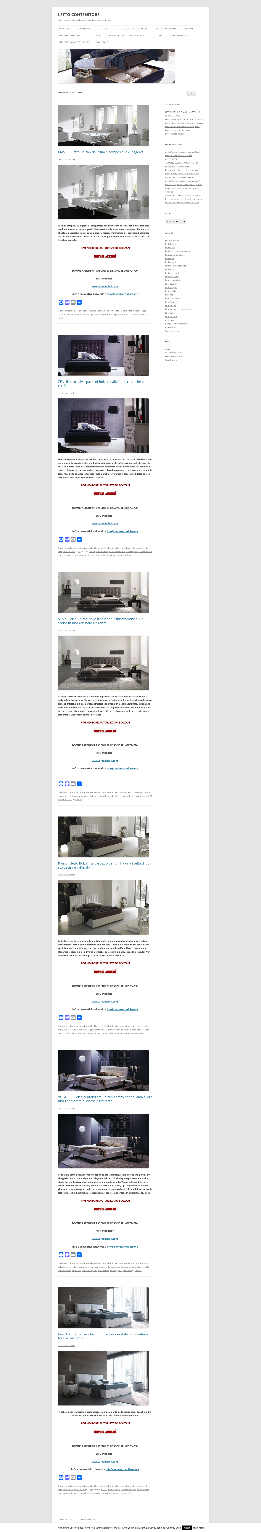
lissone (123, 314)
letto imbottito (103, 314)
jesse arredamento (173, 240)
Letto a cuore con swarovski (177, 130)
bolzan (66, 314)
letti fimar (188, 28)
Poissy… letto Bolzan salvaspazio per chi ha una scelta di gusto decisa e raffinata (104, 865)
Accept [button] (187, 1527)
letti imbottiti (108, 310)
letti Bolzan (105, 28)
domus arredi (76, 314)
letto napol (158, 35)
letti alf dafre (85, 28)
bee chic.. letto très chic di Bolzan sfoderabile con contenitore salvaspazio (103, 1336)
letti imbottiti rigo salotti (71, 35)
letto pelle (115, 314)
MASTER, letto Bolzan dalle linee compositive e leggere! (100, 152)
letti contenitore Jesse (165, 28)
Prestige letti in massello (176, 323)
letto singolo (170, 305)
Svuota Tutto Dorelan (175, 133)
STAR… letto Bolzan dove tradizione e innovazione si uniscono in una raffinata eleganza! (101, 620)
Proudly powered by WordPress (85, 1519)
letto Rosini (170, 302)
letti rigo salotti (115, 35)
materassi (169, 320)
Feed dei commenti (173, 356)
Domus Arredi (64, 28)
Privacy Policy (102, 42)
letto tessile (68, 1029)
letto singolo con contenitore (73, 42)
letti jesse (95, 35)
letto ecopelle (121, 310)
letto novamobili (179, 35)
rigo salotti (170, 327)
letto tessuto (69, 551)
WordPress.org (172, 360)
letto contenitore (122, 548)
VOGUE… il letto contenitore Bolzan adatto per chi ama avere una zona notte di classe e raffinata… (105, 1099)
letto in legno (171, 287)
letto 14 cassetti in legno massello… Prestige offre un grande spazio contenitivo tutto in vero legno (182, 174)
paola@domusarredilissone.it (178, 152)
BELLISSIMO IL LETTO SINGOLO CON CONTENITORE (183, 155)
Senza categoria (172, 331)
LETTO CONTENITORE (79, 14)
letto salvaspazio (75, 555)
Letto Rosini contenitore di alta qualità (182, 126)
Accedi (168, 349)
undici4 (61, 318)
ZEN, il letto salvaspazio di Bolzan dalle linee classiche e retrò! (101, 383)
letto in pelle (133, 310)
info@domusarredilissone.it (122, 1469)
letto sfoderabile (81, 1493)
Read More (198, 1528)
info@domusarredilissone (122, 768)
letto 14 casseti (138, 35)
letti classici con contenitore (132, 28)
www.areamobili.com (105, 760)
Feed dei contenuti (173, 352)
